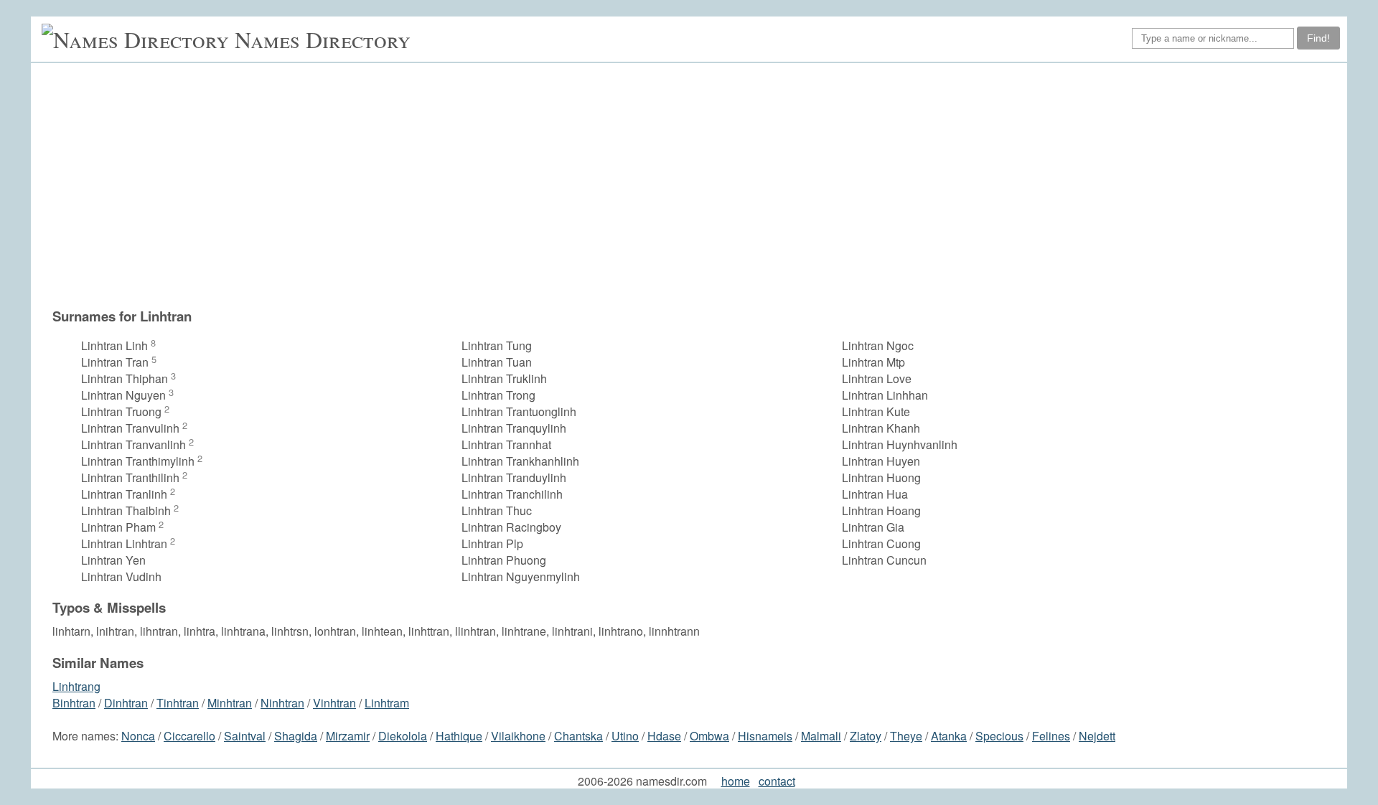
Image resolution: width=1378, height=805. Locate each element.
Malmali (821, 736)
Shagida (295, 736)
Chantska (578, 736)
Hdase (664, 736)
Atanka (949, 736)
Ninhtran (282, 703)
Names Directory (323, 39)
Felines (1051, 736)
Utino (625, 736)
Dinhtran (126, 703)
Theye (906, 736)
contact (777, 781)
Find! (1318, 38)
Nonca (138, 736)
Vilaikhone (518, 736)
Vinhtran (334, 703)
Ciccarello (189, 736)
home (735, 781)
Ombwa (709, 736)
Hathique (459, 736)
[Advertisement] (696, 185)
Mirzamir (348, 736)
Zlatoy (865, 736)
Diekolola (402, 736)
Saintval (245, 736)
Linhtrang (76, 686)
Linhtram (387, 703)
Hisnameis (765, 736)
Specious (999, 736)
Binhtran (73, 703)
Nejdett (1097, 736)
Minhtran (229, 703)
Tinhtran (177, 703)
